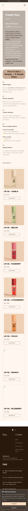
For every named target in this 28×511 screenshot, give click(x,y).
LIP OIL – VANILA (11, 191)
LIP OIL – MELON (11, 228)
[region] (14, 500)
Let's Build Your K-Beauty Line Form (16, 88)
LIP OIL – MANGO (11, 372)
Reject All (14, 508)
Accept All (14, 503)
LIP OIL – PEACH (11, 336)
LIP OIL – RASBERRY (12, 264)
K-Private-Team (18, 443)
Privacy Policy (18, 446)
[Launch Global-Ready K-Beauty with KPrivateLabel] (4, 4)
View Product (12, 198)
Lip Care (6, 194)
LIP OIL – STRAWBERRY (14, 300)
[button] (24, 5)
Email (16, 439)
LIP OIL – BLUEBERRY (13, 409)
